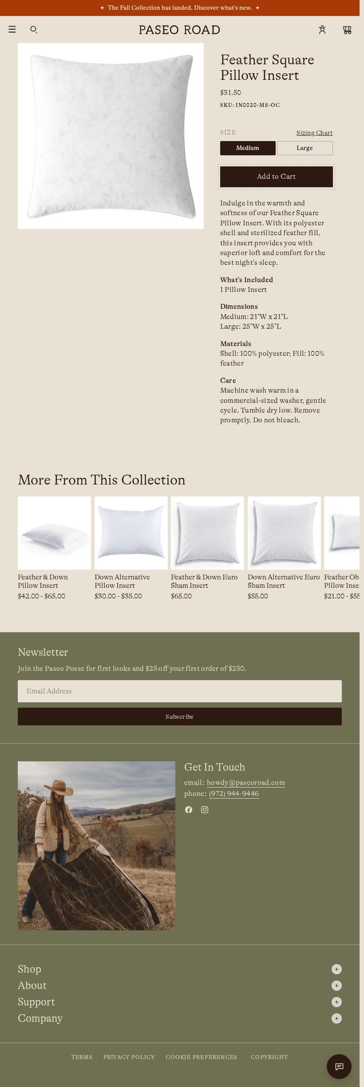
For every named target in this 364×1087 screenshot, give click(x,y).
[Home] (179, 30)
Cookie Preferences (202, 1057)
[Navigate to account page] (322, 29)
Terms (82, 1057)
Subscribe (180, 716)
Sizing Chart (314, 132)
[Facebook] (188, 809)
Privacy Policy (129, 1057)
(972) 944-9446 (234, 794)
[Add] (230, 556)
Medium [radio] (247, 147)
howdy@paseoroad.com (246, 783)
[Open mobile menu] (12, 29)
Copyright (269, 1057)
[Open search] (33, 29)
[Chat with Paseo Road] (339, 1066)
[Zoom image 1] (111, 136)
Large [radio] (305, 147)
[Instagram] (204, 809)
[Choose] (77, 556)
